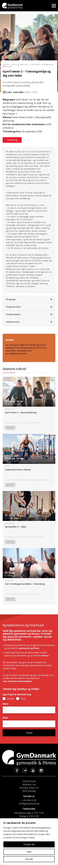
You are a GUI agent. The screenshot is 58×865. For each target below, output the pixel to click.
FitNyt (22, 698)
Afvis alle (29, 859)
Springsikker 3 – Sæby (15, 526)
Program (11, 299)
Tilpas (29, 851)
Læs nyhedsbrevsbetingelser (17, 681)
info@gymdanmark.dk (29, 803)
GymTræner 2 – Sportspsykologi (21, 412)
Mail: (6, 717)
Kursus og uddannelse (20, 64)
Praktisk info (13, 306)
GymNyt (10, 698)
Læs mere (10, 427)
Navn (6, 703)
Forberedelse (13, 314)
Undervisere (13, 321)
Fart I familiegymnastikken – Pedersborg (25, 583)
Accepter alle (29, 844)
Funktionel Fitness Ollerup (18, 469)
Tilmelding (12, 139)
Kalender (6, 64)
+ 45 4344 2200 (29, 800)
